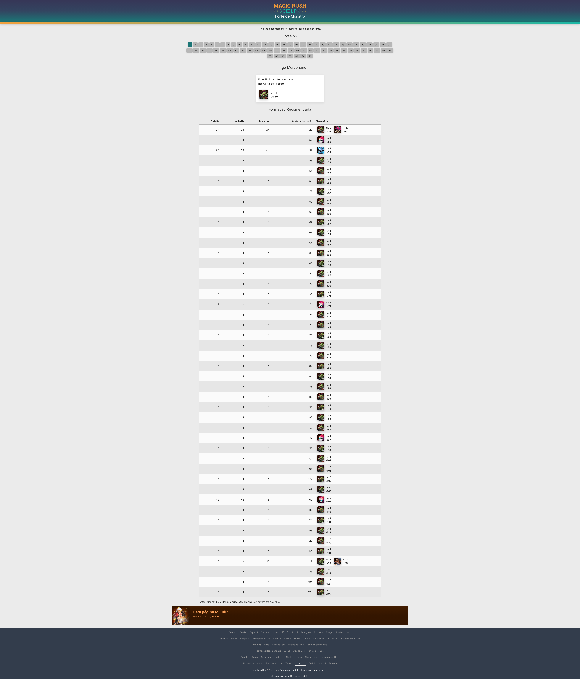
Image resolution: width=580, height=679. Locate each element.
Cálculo (257, 644)
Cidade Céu (299, 651)
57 (344, 50)
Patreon (333, 663)
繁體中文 (339, 632)
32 (382, 45)
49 (290, 50)
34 (189, 50)
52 (310, 50)
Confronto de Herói (330, 657)
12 (252, 45)
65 (270, 56)
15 (271, 45)
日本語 (285, 632)
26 (343, 45)
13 (258, 45)
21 (310, 45)
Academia (332, 638)
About (260, 663)
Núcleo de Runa (296, 644)
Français (265, 632)
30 (369, 45)
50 (297, 50)
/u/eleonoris (273, 670)
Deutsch (233, 632)
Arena (287, 651)
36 (203, 50)
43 (249, 50)
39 (223, 50)
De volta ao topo (274, 663)
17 (284, 45)
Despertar (245, 638)
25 (336, 45)
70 (303, 56)
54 (324, 50)
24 (329, 45)
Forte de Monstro (316, 651)
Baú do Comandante (317, 644)
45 (263, 50)
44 (256, 50)
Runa (266, 644)
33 (389, 45)
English (243, 632)
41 (236, 50)
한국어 (295, 632)
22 (316, 45)
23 (323, 45)
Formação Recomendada (268, 651)
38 (216, 50)
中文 (349, 632)
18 (290, 45)
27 (349, 45)
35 (196, 50)
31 (376, 45)
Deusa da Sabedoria (350, 638)
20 (303, 45)
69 (296, 56)
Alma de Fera (278, 644)
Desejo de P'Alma (261, 638)
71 (310, 56)
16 (277, 45)
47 (277, 50)
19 (296, 45)
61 (370, 50)
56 (337, 50)
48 (284, 50)
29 (363, 45)
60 (364, 50)
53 (317, 50)
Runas (297, 638)
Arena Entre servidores (272, 657)
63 (383, 50)
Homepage (248, 663)
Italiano (275, 632)
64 (390, 50)
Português (306, 632)
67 (283, 56)
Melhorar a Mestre (282, 638)
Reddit (312, 663)
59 (357, 50)
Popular (245, 657)
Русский (318, 632)
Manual (224, 638)
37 (209, 50)
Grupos (306, 638)
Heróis (234, 638)
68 (290, 56)
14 (265, 45)
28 (356, 45)
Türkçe (329, 632)
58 (350, 50)
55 (330, 50)
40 (229, 50)
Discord (322, 663)
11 (246, 45)
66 (277, 56)
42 (243, 50)
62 (377, 50)
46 (270, 50)
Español (254, 632)
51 (304, 50)
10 (239, 45)
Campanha (318, 638)
